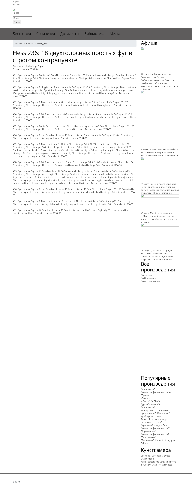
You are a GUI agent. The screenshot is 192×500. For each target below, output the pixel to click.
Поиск (16, 12)
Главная (19, 43)
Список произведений (37, 43)
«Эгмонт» (145, 398)
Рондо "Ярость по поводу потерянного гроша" (153, 421)
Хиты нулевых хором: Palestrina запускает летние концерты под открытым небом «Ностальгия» (157, 256)
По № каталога (148, 278)
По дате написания (150, 281)
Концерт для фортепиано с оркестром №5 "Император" (155, 412)
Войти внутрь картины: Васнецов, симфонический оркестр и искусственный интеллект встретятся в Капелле (159, 85)
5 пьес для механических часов (156, 464)
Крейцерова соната (151, 416)
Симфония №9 (148, 407)
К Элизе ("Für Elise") (150, 401)
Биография (22, 33)
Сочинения (45, 33)
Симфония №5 (148, 389)
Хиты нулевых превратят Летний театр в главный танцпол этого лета (159, 154)
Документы (69, 33)
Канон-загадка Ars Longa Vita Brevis (158, 461)
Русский (16, 4)
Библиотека (94, 33)
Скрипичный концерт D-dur (154, 425)
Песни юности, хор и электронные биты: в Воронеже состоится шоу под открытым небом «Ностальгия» (160, 190)
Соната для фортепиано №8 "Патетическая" (155, 436)
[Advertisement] (160, 330)
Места (115, 33)
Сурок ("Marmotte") (150, 404)
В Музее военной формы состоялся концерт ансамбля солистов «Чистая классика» (159, 219)
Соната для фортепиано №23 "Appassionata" (156, 430)
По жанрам (146, 275)
